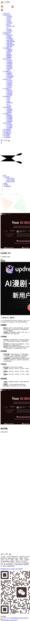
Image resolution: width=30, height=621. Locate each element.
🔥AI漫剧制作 (7, 186)
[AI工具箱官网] (8, 141)
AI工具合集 (6, 177)
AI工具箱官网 (12, 618)
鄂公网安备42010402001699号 (9, 620)
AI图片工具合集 (10, 181)
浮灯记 (17, 569)
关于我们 (5, 184)
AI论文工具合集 (10, 180)
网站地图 (3, 569)
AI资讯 (5, 183)
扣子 (19, 561)
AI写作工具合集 (10, 178)
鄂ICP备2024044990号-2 (23, 618)
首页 (4, 175)
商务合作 (8, 569)
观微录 (21, 569)
